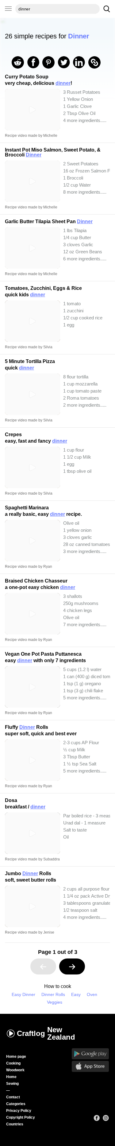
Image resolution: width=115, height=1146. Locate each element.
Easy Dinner (23, 994)
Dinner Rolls (53, 994)
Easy (76, 994)
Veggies (54, 1002)
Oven (92, 994)
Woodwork (15, 1070)
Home (11, 1077)
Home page (16, 1056)
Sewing (12, 1083)
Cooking (13, 1063)
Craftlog (46, 1033)
